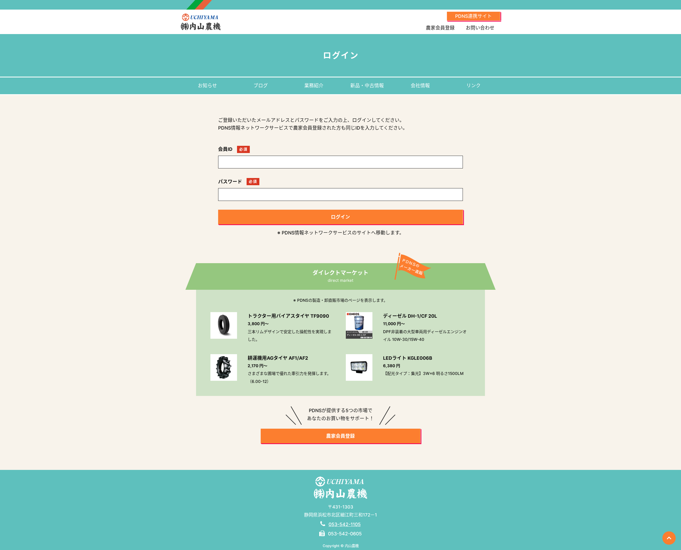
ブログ (261, 85)
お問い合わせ (480, 28)
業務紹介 (313, 85)
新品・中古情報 (367, 85)
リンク (473, 85)
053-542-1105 (345, 524)
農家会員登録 (440, 28)
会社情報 (420, 85)
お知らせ (207, 85)
